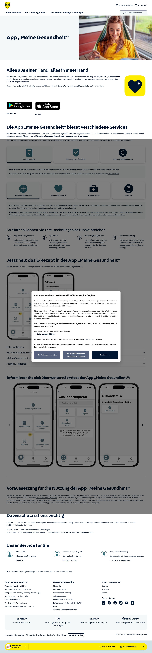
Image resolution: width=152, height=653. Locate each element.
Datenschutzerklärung (46, 334)
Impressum (88, 339)
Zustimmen (104, 355)
